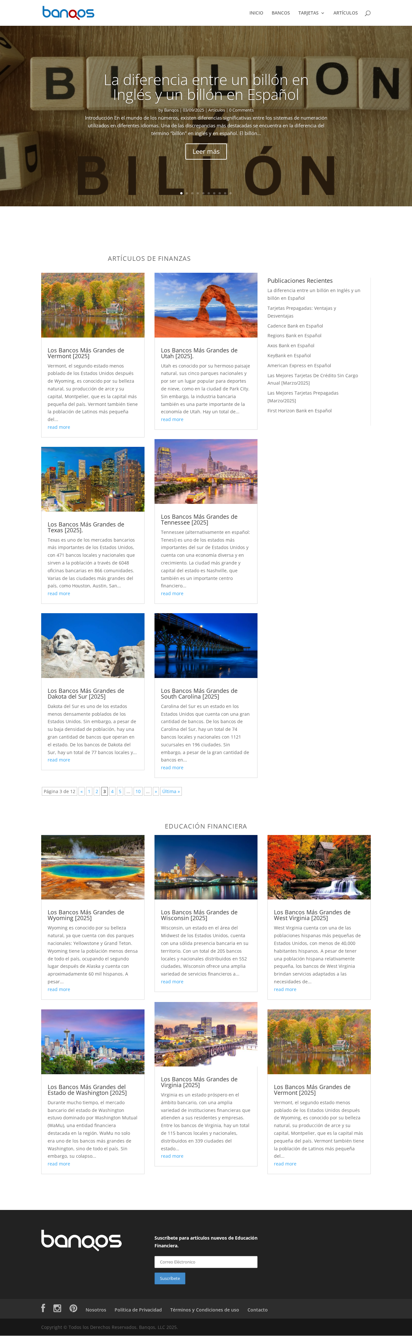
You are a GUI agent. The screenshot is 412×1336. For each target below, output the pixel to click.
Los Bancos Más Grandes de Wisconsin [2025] (199, 915)
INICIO (256, 13)
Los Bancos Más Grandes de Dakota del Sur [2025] (86, 693)
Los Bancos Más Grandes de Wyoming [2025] (86, 915)
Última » (171, 791)
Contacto (258, 1310)
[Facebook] (43, 1310)
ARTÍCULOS (345, 13)
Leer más (206, 151)
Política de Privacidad (138, 1310)
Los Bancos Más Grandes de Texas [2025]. (86, 527)
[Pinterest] (73, 1310)
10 (230, 193)
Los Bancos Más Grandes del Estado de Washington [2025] (87, 1089)
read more (59, 427)
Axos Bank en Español (290, 345)
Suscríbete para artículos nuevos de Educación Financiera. (206, 1242)
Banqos (171, 110)
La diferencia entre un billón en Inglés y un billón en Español (206, 86)
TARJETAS (308, 13)
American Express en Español (299, 365)
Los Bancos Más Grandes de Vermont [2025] (86, 353)
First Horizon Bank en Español (299, 411)
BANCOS (281, 13)
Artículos (216, 110)
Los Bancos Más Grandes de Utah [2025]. (199, 353)
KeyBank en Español (289, 355)
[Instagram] (57, 1310)
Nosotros (96, 1310)
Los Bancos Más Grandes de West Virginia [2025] (312, 915)
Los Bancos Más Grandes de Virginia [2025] (199, 1082)
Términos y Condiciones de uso (204, 1310)
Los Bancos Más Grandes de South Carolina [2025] (199, 693)
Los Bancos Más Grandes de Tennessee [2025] (199, 519)
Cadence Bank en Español (295, 326)
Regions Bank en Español (294, 335)
